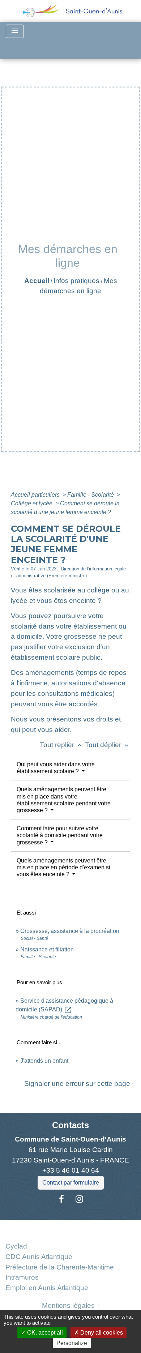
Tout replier (61, 745)
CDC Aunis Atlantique (38, 1256)
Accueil (36, 280)
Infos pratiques (76, 280)
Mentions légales (68, 1305)
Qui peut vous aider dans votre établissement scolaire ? (56, 767)
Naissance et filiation (47, 949)
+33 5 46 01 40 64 (70, 1170)
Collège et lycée (32, 503)
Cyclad (16, 1246)
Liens (70, 1228)
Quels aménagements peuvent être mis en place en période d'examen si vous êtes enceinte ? (63, 867)
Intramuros (22, 1277)
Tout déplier (107, 745)
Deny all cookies (101, 1333)
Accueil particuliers (36, 495)
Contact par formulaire (70, 1182)
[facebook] (61, 1199)
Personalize (71, 1343)
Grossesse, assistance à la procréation (69, 931)
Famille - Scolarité (91, 495)
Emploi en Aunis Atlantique (46, 1288)
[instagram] (79, 1199)
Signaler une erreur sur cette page (77, 1083)
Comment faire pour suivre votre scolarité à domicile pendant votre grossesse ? (60, 835)
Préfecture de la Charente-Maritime (59, 1267)
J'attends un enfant (44, 1061)
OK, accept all (44, 1333)
